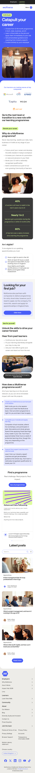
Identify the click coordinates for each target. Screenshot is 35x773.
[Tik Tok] (29, 760)
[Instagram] (20, 760)
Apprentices (7, 575)
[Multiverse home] (7, 7)
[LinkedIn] (15, 760)
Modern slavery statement (7, 743)
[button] (28, 7)
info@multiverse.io (23, 769)
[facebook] (5, 760)
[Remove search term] (31, 551)
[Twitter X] (10, 760)
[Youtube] (24, 760)
